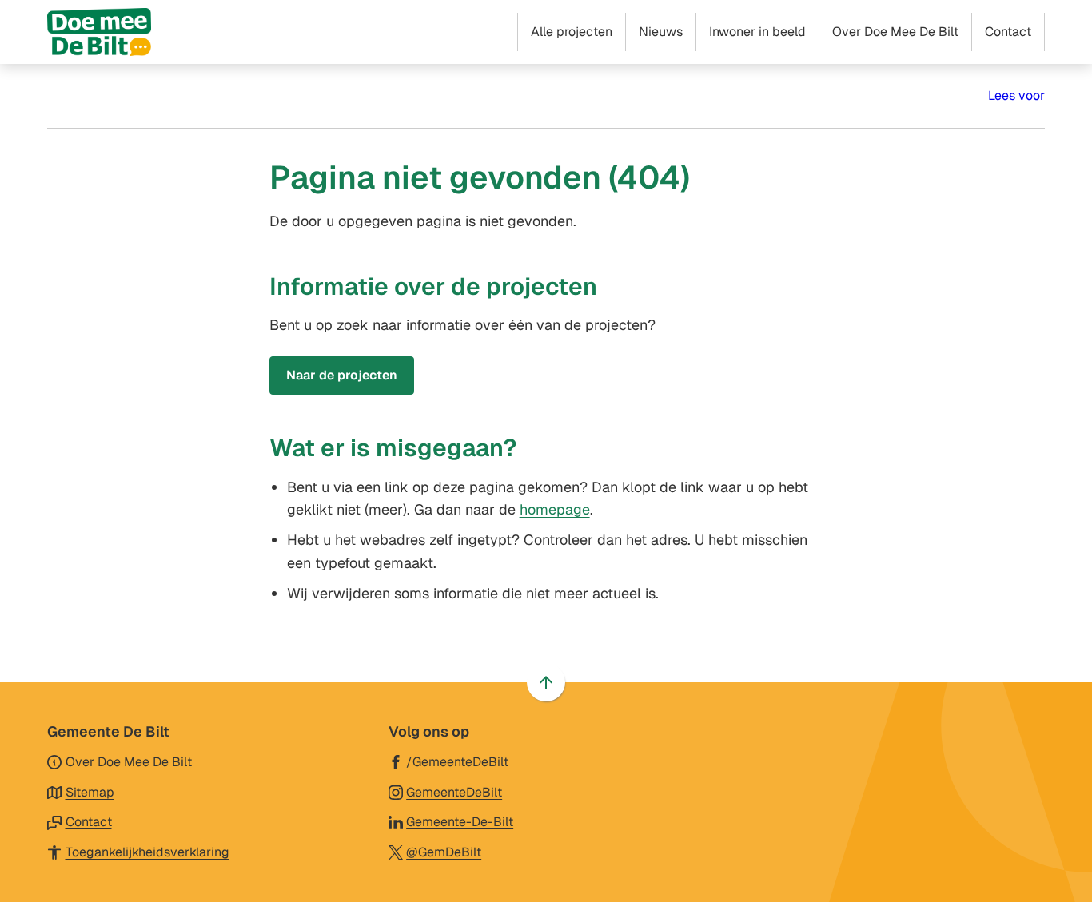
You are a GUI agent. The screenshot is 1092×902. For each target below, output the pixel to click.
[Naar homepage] (99, 32)
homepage (555, 509)
